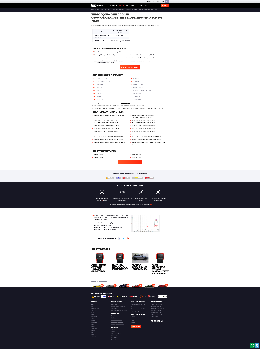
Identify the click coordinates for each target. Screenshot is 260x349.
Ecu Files (113, 318)
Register (164, 5)
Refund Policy (114, 337)
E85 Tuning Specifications (117, 322)
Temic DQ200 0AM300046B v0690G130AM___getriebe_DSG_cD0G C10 (148, 143)
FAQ (154, 1)
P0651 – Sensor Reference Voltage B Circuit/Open (98, 268)
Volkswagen (94, 310)
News (127, 5)
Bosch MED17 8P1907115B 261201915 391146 (143, 134)
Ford (92, 314)
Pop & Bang (98, 87)
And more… (94, 336)
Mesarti (93, 326)
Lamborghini (94, 322)
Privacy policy (114, 335)
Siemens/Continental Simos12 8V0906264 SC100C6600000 (108, 139)
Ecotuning (98, 90)
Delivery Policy (114, 340)
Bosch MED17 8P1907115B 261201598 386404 (105, 134)
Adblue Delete (136, 78)
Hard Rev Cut (136, 96)
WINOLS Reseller (100, 84)
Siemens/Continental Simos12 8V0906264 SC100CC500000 (108, 136)
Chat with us (136, 326)
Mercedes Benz (95, 308)
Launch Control (137, 99)
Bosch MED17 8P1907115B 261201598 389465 (143, 120)
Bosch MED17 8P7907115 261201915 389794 (143, 131)
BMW (92, 306)
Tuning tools (133, 5)
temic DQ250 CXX (98, 154)
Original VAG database (116, 320)
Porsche (93, 312)
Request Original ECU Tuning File (130, 67)
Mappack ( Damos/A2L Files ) (103, 81)
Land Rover (94, 316)
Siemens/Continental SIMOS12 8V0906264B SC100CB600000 (109, 115)
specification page (125, 103)
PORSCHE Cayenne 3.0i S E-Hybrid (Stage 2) (140, 267)
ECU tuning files (99, 10)
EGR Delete (98, 96)
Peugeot (93, 334)
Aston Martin (94, 328)
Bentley (93, 330)
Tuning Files (113, 5)
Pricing (149, 1)
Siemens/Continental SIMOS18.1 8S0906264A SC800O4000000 (109, 142)
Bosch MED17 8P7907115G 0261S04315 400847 (144, 125)
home (92, 10)
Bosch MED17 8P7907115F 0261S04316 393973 (106, 131)
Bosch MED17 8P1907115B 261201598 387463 (105, 120)
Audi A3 (108, 10)
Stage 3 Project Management (118, 306)
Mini (92, 332)
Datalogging (136, 81)
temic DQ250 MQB (136, 157)
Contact (146, 5)
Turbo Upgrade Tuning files (117, 324)
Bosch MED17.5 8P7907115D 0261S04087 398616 (106, 128)
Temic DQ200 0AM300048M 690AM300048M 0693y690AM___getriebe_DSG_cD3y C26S (143, 116)
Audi (105, 10)
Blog (158, 1)
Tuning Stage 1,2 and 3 (101, 78)
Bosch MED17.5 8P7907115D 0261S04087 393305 (106, 125)
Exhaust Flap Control (138, 84)
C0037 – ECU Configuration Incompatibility (120, 267)
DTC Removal (99, 99)
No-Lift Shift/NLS (137, 93)
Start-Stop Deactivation (139, 87)
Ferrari (92, 324)
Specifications (114, 316)
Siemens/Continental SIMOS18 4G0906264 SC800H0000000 (146, 136)
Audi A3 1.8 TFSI (114, 10)
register (126, 105)
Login (163, 1)
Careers (113, 329)
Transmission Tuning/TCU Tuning (142, 90)
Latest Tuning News (116, 333)
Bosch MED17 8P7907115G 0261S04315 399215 (144, 128)
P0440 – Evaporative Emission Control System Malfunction (160, 269)
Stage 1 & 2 (114, 304)
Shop (141, 5)
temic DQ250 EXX (136, 154)
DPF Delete (98, 93)
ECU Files (121, 5)
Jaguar (93, 318)
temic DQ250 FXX (98, 157)
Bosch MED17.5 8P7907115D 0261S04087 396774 (106, 123)
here (102, 200)
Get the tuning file (130, 162)
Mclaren (93, 320)
